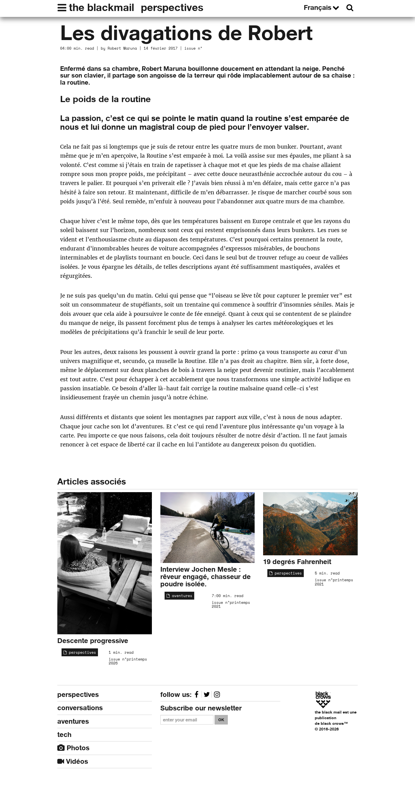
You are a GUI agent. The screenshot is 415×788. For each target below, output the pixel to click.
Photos (77, 748)
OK (221, 719)
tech (64, 734)
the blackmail (101, 7)
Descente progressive (92, 641)
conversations (80, 708)
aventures (181, 595)
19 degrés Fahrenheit (297, 562)
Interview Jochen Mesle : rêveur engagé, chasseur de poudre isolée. (205, 576)
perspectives (172, 7)
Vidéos (76, 761)
